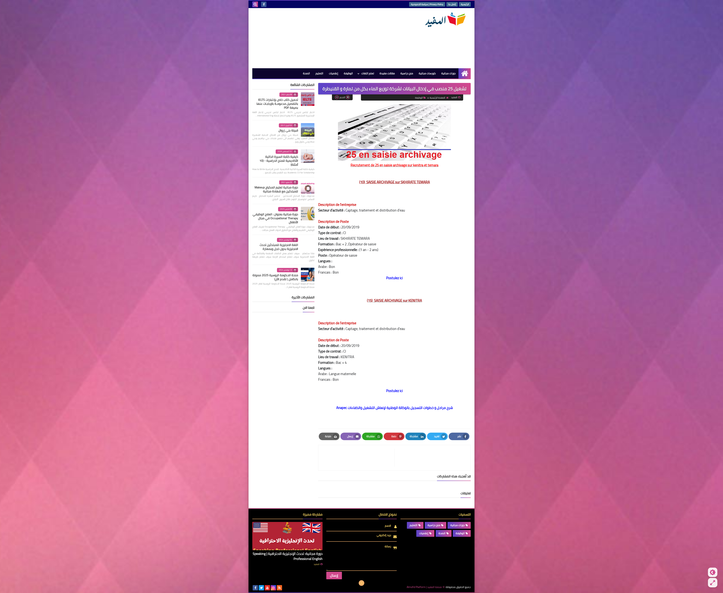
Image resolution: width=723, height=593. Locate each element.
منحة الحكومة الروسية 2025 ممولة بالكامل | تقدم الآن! (275, 277)
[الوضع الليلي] (712, 572)
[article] (358, 458)
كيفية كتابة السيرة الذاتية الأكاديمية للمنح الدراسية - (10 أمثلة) (278, 160)
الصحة (306, 73)
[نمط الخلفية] (712, 582)
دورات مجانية (448, 73)
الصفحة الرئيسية (437, 98)
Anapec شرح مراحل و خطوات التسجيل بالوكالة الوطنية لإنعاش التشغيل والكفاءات (394, 407)
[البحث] (255, 4)
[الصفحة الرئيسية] (464, 73)
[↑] (361, 583)
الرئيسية (465, 4)
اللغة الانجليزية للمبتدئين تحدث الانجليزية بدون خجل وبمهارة (279, 247)
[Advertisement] (320, 38)
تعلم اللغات (367, 73)
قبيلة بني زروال (288, 130)
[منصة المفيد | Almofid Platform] (443, 20)
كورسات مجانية (427, 73)
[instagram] (273, 587)
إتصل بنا (452, 4)
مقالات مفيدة (387, 73)
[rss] (279, 587)
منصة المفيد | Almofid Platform (424, 587)
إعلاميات (333, 73)
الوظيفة (348, 73)
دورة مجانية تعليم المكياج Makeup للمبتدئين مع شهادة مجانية (276, 189)
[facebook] (263, 4)
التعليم (319, 73)
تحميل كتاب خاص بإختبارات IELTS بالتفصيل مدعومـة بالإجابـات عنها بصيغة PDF (277, 103)
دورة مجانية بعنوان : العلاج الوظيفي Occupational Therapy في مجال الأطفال (275, 218)
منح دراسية (406, 73)
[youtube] (267, 587)
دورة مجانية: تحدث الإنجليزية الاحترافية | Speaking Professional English (288, 556)
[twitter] (261, 587)
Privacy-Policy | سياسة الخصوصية (427, 4)
